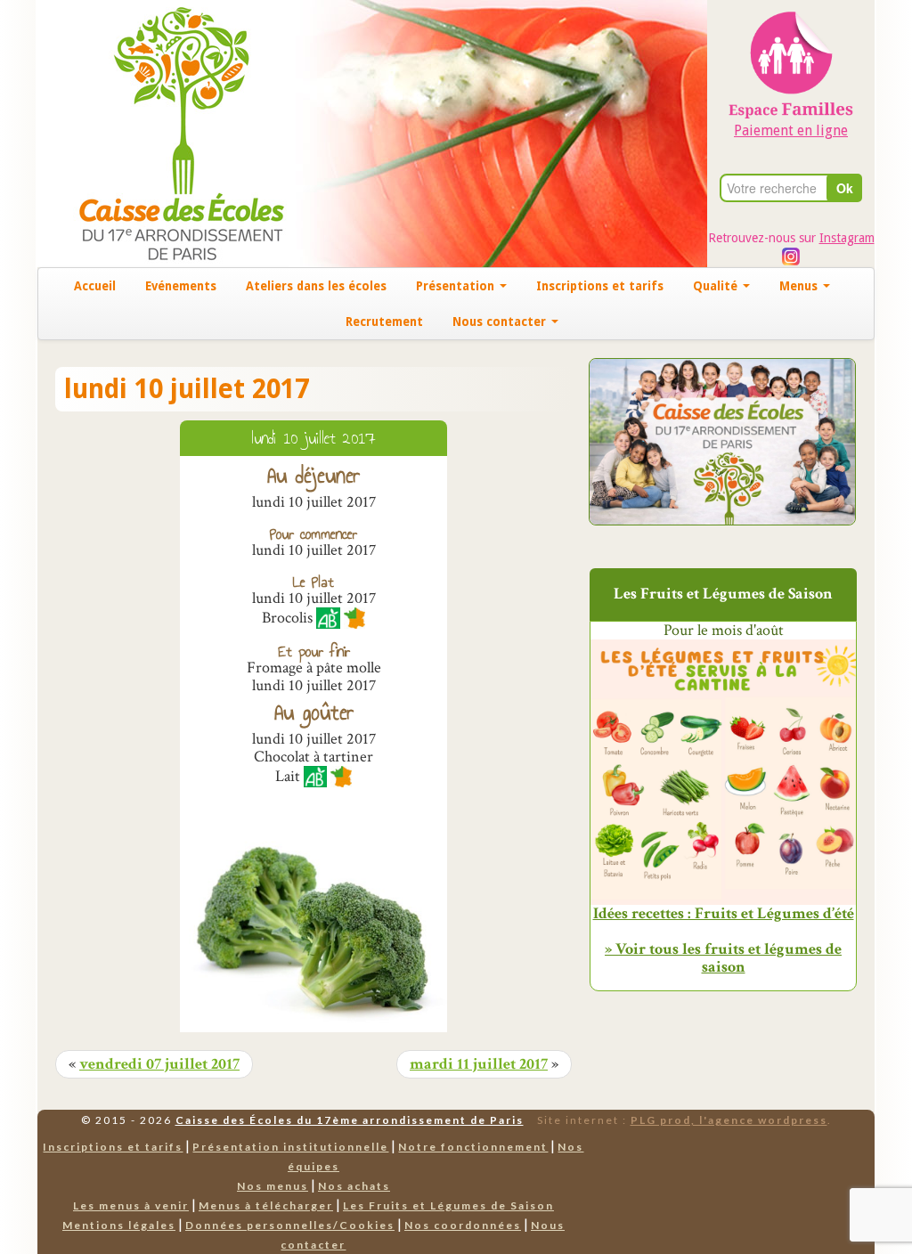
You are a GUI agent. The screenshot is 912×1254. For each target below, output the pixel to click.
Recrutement (384, 321)
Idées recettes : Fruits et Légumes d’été (723, 914)
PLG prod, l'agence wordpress (729, 1120)
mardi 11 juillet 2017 (479, 1064)
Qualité (717, 286)
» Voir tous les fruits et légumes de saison (723, 958)
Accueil (95, 286)
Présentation (457, 286)
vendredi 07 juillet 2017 (159, 1064)
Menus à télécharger (266, 1205)
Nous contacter (501, 321)
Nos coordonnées (462, 1225)
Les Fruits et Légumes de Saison (448, 1205)
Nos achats (354, 1186)
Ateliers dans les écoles (316, 286)
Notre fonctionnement (473, 1146)
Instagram (847, 238)
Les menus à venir (131, 1205)
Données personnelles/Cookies (290, 1225)
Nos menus (272, 1186)
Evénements (180, 286)
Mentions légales (118, 1225)
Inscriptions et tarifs (600, 286)
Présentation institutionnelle (290, 1146)
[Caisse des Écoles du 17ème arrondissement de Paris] (163, 132)
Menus (800, 286)
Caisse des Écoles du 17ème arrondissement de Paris (349, 1120)
